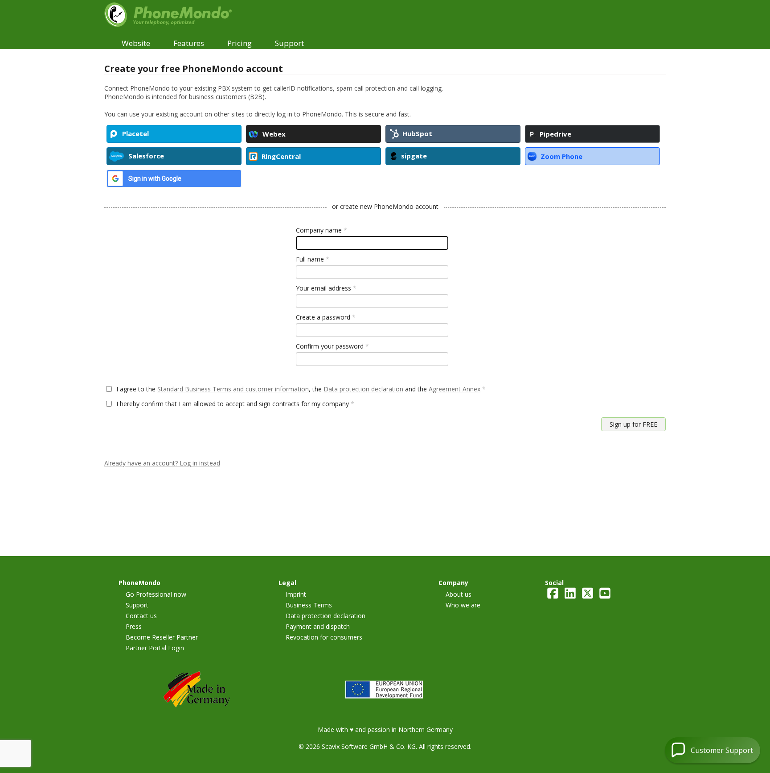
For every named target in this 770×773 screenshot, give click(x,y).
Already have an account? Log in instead (162, 463)
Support (137, 605)
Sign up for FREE (633, 424)
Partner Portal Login (155, 648)
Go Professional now (156, 594)
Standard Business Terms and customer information (233, 389)
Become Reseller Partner (162, 637)
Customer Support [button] (722, 750)
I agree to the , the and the (301, 389)
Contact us (141, 615)
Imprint (296, 594)
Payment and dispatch (318, 626)
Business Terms (309, 605)
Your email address (326, 288)
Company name (321, 230)
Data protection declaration (363, 389)
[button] (712, 750)
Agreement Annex (454, 389)
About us (458, 594)
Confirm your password (332, 346)
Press (134, 626)
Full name (312, 259)
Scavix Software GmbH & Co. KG (369, 746)
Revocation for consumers (324, 637)
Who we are (463, 605)
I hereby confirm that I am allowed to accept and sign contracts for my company (235, 403)
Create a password (326, 317)
